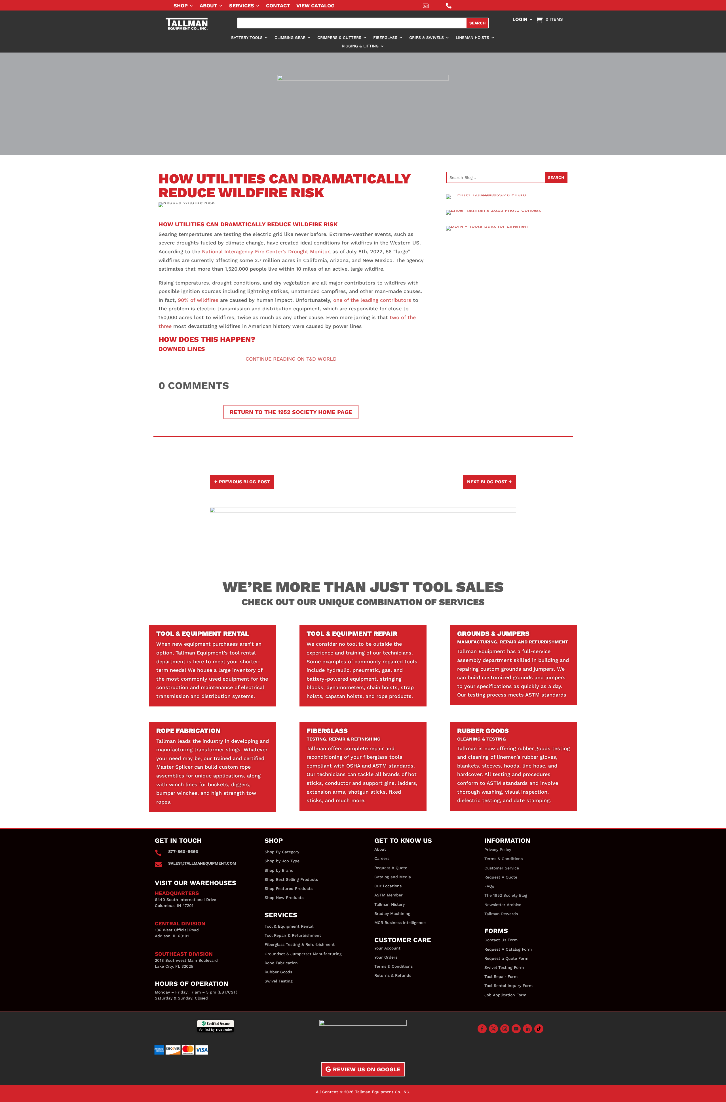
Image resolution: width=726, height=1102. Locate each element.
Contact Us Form (501, 940)
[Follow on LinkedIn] (527, 1028)
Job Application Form (505, 995)
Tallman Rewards (501, 913)
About (208, 6)
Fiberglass (385, 37)
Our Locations (388, 886)
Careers (381, 858)
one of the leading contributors (372, 300)
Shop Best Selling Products (291, 879)
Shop (181, 6)
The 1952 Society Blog (505, 895)
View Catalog (315, 6)
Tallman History (389, 904)
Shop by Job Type (282, 861)
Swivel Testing (279, 981)
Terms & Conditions (393, 966)
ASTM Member (388, 895)
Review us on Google (366, 1069)
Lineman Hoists (472, 37)
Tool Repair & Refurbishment (293, 935)
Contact (278, 6)
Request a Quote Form (506, 958)
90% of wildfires (198, 300)
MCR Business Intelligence (400, 922)
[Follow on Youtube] (516, 1028)
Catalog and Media (392, 877)
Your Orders (385, 957)
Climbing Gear (290, 37)
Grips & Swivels (426, 37)
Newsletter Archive (502, 904)
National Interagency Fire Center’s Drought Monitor (265, 251)
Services (241, 6)
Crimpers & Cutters (339, 37)
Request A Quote (390, 867)
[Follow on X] (493, 1028)
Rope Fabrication (281, 963)
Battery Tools (247, 37)
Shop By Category (282, 852)
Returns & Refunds (392, 975)
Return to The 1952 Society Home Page (291, 412)
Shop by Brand (279, 870)
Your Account (387, 948)
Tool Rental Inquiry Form (508, 985)
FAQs (489, 886)
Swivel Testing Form (504, 967)
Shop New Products (284, 897)
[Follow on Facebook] (482, 1028)
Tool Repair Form (501, 976)
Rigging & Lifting (360, 46)
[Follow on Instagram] (504, 1028)
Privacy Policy (497, 849)
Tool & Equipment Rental (289, 926)
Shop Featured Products (289, 888)
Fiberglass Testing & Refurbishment (300, 944)
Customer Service (501, 868)
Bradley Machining (392, 913)
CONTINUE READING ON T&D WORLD (291, 359)
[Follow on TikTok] (538, 1028)
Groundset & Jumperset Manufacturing (303, 954)
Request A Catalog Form (508, 949)
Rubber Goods (278, 972)
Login (519, 19)
